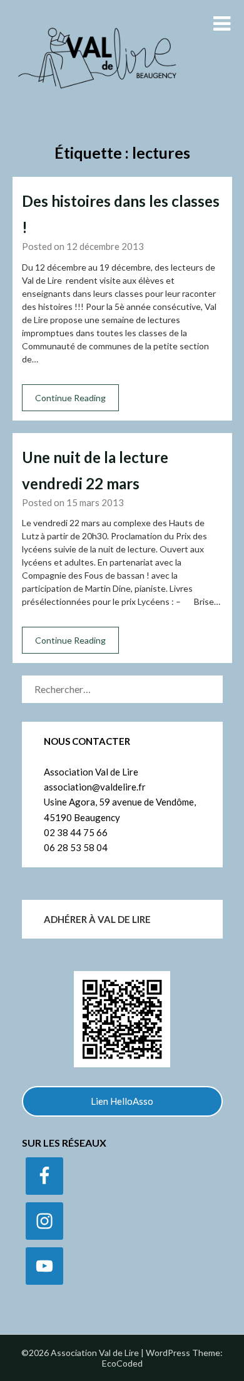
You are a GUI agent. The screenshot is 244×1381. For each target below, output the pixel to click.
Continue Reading (70, 397)
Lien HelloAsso (122, 1101)
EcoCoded (122, 1363)
